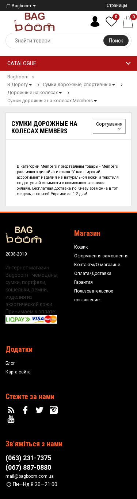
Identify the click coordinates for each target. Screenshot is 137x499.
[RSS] (12, 410)
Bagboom (21, 5)
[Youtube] (12, 419)
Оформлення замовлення (101, 255)
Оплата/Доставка (92, 273)
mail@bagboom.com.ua (29, 476)
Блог (10, 363)
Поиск (116, 41)
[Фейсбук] (26, 410)
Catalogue (21, 63)
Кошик (81, 247)
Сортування (109, 124)
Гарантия (83, 282)
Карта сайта (18, 372)
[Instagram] (54, 410)
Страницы (117, 5)
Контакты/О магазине (97, 264)
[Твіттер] (40, 410)
